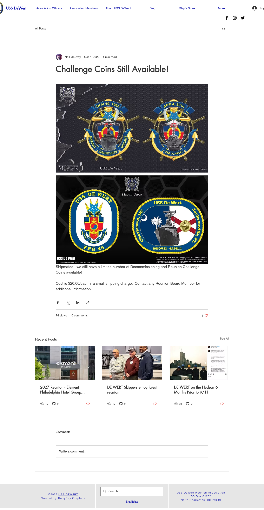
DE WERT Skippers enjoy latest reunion (132, 390)
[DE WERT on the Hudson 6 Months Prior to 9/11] (199, 363)
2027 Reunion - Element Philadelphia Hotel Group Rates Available (60, 390)
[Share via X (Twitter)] (68, 303)
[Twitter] (242, 17)
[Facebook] (226, 17)
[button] (224, 28)
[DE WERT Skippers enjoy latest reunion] (132, 363)
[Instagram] (234, 17)
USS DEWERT (68, 494)
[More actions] (205, 56)
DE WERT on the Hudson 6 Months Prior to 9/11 (196, 390)
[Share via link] (88, 303)
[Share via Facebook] (58, 303)
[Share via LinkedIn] (78, 303)
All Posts (40, 28)
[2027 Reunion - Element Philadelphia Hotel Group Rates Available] (65, 363)
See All (224, 338)
